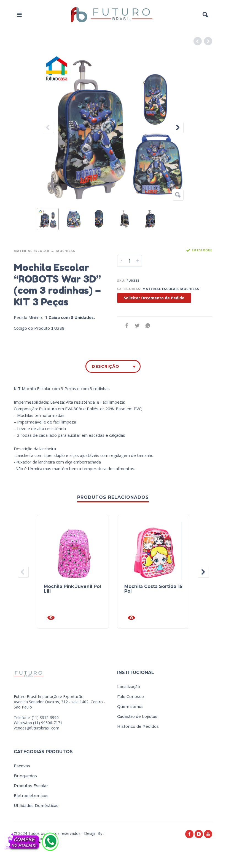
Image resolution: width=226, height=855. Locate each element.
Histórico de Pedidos (138, 726)
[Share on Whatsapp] (146, 325)
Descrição (105, 366)
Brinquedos (25, 775)
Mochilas (65, 251)
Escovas (22, 765)
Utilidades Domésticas (36, 805)
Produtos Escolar (31, 785)
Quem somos (130, 706)
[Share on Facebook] (125, 325)
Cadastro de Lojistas (137, 716)
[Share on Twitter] (135, 325)
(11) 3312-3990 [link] (45, 717)
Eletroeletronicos (31, 795)
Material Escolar (31, 251)
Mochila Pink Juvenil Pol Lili (72, 589)
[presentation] (48, 127)
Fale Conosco (130, 696)
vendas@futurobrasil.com (36, 728)
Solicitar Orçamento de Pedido (154, 297)
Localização (128, 686)
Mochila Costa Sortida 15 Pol (153, 589)
